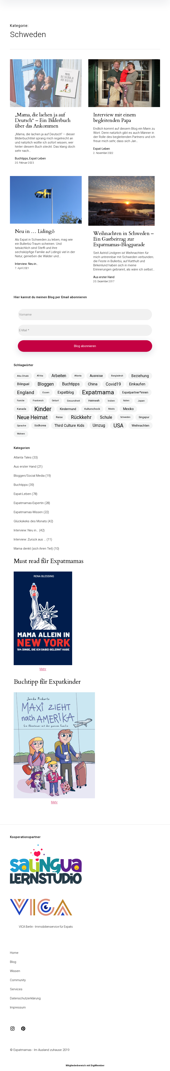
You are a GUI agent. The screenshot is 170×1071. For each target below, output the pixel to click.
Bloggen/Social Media (29, 476)
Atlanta (77, 375)
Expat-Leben (22, 494)
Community (18, 980)
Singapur (144, 417)
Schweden (125, 417)
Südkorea (40, 425)
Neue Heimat (32, 417)
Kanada (21, 408)
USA (118, 425)
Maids (111, 409)
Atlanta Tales (23, 457)
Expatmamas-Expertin (29, 503)
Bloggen (46, 384)
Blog (13, 962)
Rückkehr (81, 417)
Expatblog (66, 392)
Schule (106, 417)
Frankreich (38, 400)
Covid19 (113, 384)
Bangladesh (117, 375)
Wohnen (21, 433)
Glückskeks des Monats (30, 521)
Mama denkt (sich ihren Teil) (33, 548)
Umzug (99, 425)
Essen (45, 392)
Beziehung (140, 376)
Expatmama (98, 392)
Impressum (18, 1007)
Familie (20, 400)
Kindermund (68, 409)
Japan (141, 400)
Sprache (21, 425)
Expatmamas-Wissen (28, 512)
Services (16, 989)
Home (14, 953)
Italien (126, 400)
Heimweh (94, 400)
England (25, 392)
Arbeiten (58, 375)
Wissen (15, 971)
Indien (111, 400)
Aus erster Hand (25, 466)
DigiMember (97, 1065)
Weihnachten (140, 425)
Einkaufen (137, 384)
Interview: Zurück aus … (30, 539)
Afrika (40, 375)
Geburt (55, 400)
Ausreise (96, 376)
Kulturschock (92, 408)
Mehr (43, 669)
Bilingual (23, 384)
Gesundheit (73, 400)
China (92, 384)
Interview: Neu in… (26, 530)
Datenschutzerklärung (25, 998)
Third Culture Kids (69, 425)
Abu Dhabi (23, 375)
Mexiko (128, 409)
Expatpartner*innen (135, 392)
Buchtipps (71, 384)
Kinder (42, 409)
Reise (59, 417)
